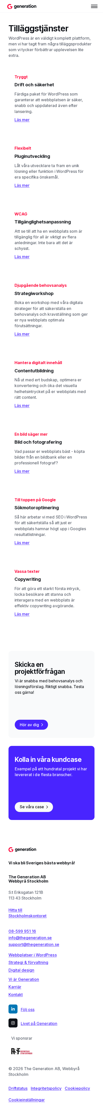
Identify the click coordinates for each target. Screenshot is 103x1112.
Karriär (14, 986)
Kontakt (15, 994)
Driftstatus (18, 1088)
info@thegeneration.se (30, 937)
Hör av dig (29, 724)
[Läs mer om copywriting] (51, 592)
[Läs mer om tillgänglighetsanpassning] (51, 235)
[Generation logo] (21, 6)
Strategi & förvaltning (28, 962)
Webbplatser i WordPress (32, 954)
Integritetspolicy (46, 1088)
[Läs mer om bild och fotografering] (51, 453)
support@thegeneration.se (33, 944)
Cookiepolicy (77, 1088)
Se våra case (32, 806)
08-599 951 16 (22, 931)
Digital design (21, 970)
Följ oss (27, 1009)
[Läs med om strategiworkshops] (51, 309)
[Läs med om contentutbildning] (51, 384)
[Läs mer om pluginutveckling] (51, 167)
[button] (94, 6)
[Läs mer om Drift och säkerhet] (51, 98)
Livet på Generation (39, 1023)
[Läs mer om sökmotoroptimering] (51, 521)
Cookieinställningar (26, 1099)
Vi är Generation (23, 979)
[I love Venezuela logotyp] (21, 1051)
